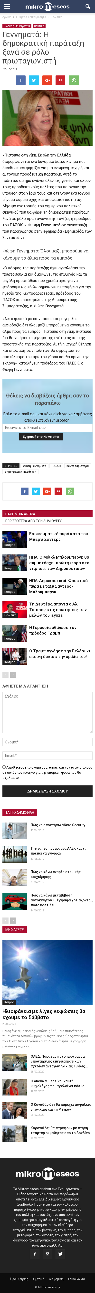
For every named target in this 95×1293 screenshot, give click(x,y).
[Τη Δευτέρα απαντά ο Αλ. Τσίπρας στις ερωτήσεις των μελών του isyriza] (14, 609)
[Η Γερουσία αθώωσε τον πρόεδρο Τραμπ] (14, 633)
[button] (88, 6)
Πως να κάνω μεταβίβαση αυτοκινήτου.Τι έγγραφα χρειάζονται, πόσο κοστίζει (62, 900)
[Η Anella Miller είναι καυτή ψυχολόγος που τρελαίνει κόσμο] (14, 1087)
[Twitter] (60, 1254)
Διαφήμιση (56, 1279)
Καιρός (9, 1002)
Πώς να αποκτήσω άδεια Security (58, 825)
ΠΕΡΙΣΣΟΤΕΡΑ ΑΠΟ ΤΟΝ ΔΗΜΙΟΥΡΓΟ (33, 521)
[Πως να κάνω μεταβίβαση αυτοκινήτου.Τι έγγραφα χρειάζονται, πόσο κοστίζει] (14, 901)
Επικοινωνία (76, 1279)
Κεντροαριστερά (77, 466)
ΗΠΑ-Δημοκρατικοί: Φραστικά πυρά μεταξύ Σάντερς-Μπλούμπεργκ (58, 586)
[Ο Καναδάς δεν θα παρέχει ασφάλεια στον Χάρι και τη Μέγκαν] (14, 1110)
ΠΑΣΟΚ (56, 466)
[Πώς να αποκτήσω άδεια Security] (14, 831)
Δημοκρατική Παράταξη (20, 471)
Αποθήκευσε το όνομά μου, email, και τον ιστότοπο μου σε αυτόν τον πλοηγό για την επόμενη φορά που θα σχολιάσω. (47, 772)
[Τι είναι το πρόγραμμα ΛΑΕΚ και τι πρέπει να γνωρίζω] (14, 854)
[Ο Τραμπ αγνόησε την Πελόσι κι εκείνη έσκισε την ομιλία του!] (14, 656)
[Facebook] (34, 1254)
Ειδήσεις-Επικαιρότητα (17, 26)
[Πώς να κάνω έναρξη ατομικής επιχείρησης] (14, 877)
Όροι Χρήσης (19, 1279)
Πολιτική (39, 26)
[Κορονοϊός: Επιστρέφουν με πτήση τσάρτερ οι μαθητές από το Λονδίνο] (14, 1134)
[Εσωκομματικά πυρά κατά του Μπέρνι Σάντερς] (14, 539)
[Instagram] (47, 1254)
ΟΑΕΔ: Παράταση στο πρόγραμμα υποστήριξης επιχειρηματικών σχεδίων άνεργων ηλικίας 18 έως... (59, 1061)
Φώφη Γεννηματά (34, 466)
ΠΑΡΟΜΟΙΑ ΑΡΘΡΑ (20, 514)
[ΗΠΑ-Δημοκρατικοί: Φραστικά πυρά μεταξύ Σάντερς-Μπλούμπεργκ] (14, 586)
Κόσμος (9, 545)
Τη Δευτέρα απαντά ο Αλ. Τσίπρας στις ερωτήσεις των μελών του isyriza (57, 610)
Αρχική (6, 17)
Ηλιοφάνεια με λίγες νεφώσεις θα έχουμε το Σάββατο (43, 1014)
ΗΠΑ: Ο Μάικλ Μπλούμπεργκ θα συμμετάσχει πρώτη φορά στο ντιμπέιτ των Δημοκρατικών (59, 563)
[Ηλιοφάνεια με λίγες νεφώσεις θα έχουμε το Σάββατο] (47, 972)
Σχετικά (38, 1279)
